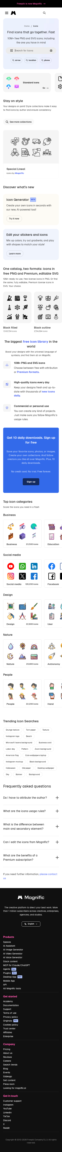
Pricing (6, 1049)
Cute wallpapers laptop (35, 755)
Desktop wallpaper (46, 768)
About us (7, 1053)
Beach (29, 736)
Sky (7, 774)
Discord (7, 1120)
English (31, 924)
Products (8, 936)
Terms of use (9, 1013)
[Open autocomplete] (10, 50)
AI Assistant (9, 945)
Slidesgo (7, 1076)
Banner (19, 774)
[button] (31, 924)
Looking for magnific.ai (14, 1088)
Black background (38, 761)
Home (27, 26)
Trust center (9, 1028)
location (32, 60)
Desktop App (12, 976)
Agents (9, 969)
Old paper (26, 768)
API (5, 984)
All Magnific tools (12, 988)
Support (7, 1009)
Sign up (31, 481)
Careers (7, 1060)
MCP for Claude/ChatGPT (16, 965)
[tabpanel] (31, 533)
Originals (10, 1020)
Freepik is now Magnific (29, 3)
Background (34, 774)
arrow (18, 60)
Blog (5, 1068)
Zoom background (43, 749)
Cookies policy (10, 1024)
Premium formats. (28, 372)
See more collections (21, 121)
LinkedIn (7, 1112)
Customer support (12, 1100)
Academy (8, 1001)
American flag (12, 755)
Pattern (24, 749)
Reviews (7, 1057)
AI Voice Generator (12, 957)
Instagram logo (12, 736)
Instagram (8, 1104)
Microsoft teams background (19, 742)
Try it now (14, 218)
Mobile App (9, 980)
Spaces (7, 942)
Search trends (10, 1064)
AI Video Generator (12, 953)
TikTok (6, 1116)
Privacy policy (10, 1016)
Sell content (9, 1080)
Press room (8, 1084)
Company (9, 1044)
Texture (45, 730)
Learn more (15, 253)
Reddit (6, 1128)
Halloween (10, 768)
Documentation (11, 1005)
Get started (10, 996)
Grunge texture (12, 730)
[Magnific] (31, 898)
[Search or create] (44, 13)
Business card (45, 742)
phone (47, 60)
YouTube (7, 1108)
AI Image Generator (13, 949)
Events (6, 1072)
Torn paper (31, 730)
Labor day (10, 749)
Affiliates (7, 1032)
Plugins (9, 973)
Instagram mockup (14, 761)
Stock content (10, 961)
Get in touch (10, 1095)
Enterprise (8, 1036)
